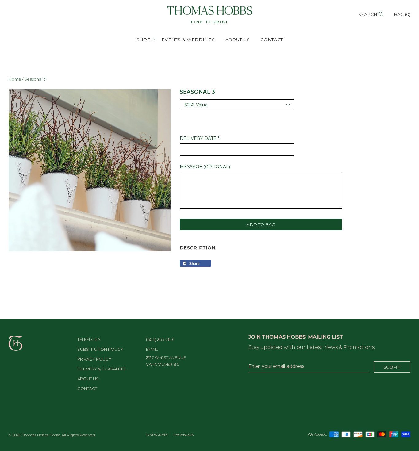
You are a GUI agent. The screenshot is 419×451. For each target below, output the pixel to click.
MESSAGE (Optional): (205, 167)
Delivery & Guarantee (101, 368)
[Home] (209, 14)
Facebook (184, 434)
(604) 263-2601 (160, 339)
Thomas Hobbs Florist (41, 435)
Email (152, 349)
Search (368, 14)
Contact (271, 39)
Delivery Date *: (200, 138)
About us (237, 39)
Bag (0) (402, 14)
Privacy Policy (94, 359)
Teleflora (88, 339)
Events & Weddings (188, 39)
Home (15, 79)
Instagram (156, 434)
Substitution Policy (100, 349)
